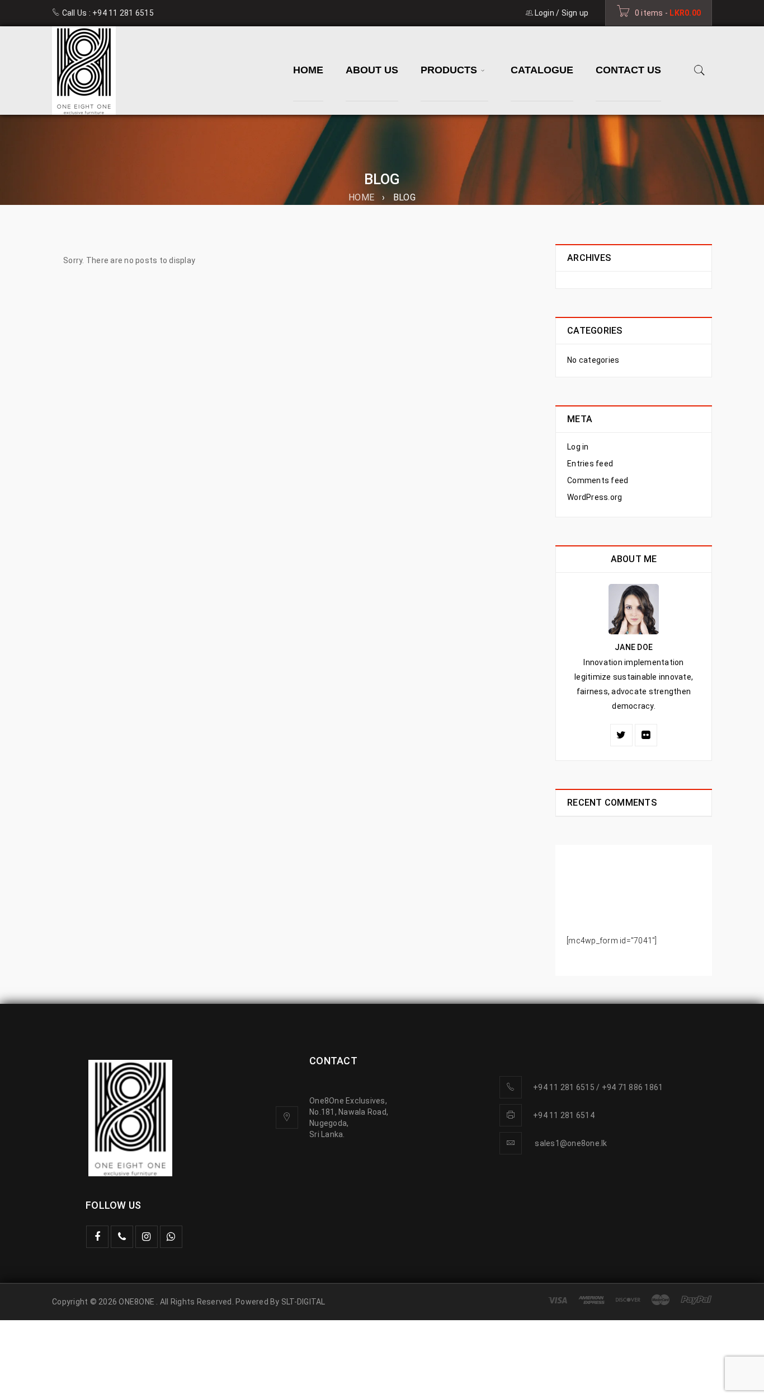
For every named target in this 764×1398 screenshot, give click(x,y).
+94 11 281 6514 (564, 1115)
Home (361, 197)
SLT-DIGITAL (303, 1301)
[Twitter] (621, 735)
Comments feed (597, 480)
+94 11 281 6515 (123, 12)
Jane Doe (634, 647)
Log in (578, 446)
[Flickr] (646, 735)
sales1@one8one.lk (571, 1143)
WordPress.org (594, 497)
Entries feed (590, 463)
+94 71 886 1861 (632, 1087)
